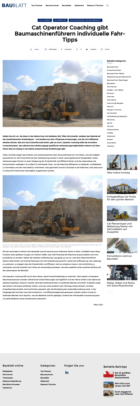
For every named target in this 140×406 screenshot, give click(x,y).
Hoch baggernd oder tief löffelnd (124, 393)
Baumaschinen (112, 193)
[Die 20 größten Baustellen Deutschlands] (108, 374)
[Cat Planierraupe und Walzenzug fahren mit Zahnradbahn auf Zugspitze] (122, 213)
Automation (60, 20)
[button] (107, 5)
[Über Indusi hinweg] (122, 162)
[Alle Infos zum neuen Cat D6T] (108, 385)
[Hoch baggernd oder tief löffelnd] (108, 393)
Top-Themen (44, 20)
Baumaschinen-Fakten (114, 169)
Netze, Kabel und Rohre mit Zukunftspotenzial (121, 284)
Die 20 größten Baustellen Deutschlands (123, 375)
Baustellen (110, 220)
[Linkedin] (66, 372)
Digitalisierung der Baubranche (85, 20)
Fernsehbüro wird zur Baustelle (119, 257)
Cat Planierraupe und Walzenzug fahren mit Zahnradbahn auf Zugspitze (119, 227)
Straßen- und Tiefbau (113, 279)
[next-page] (111, 291)
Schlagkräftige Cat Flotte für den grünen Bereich (121, 198)
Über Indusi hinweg (118, 172)
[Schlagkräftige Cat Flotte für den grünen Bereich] (122, 186)
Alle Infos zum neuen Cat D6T (122, 384)
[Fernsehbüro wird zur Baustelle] (122, 245)
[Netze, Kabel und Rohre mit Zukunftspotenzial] (122, 272)
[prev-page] (108, 291)
